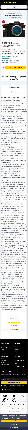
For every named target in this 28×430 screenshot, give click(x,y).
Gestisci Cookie (20, 408)
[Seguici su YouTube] (12, 390)
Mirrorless (19, 13)
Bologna (16, 349)
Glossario (20, 406)
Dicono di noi (14, 318)
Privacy (14, 385)
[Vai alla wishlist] (23, 2)
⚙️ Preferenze (14, 427)
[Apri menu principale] (2, 2)
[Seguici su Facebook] (2, 390)
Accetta (14, 421)
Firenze (16, 347)
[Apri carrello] (26, 2)
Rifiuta (15, 424)
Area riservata (4, 359)
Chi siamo (3, 346)
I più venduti (3, 406)
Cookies (14, 408)
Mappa (5, 408)
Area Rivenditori (21, 404)
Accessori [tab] (14, 92)
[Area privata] (21, 2)
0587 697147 (21, 51)
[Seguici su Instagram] (6, 390)
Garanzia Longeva (5, 364)
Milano (16, 351)
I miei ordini (3, 360)
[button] (3, 67)
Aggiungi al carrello (17, 67)
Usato (15, 404)
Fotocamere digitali (11, 13)
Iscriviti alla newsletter (14, 382)
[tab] (14, 83)
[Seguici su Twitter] (9, 390)
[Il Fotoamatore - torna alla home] (11, 2)
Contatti (3, 349)
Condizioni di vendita (6, 347)
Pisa (16, 346)
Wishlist (3, 362)
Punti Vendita (10, 404)
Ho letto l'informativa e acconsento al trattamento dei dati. (13, 386)
